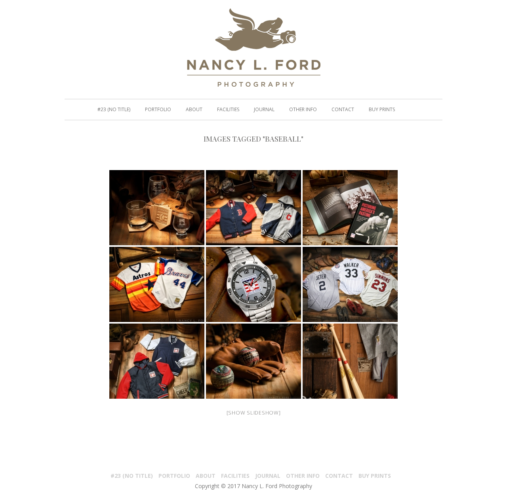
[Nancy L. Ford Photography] (253, 47)
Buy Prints (382, 109)
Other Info (303, 109)
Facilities (228, 109)
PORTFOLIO (158, 109)
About (194, 109)
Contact (343, 109)
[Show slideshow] (254, 412)
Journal (264, 109)
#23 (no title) (113, 109)
